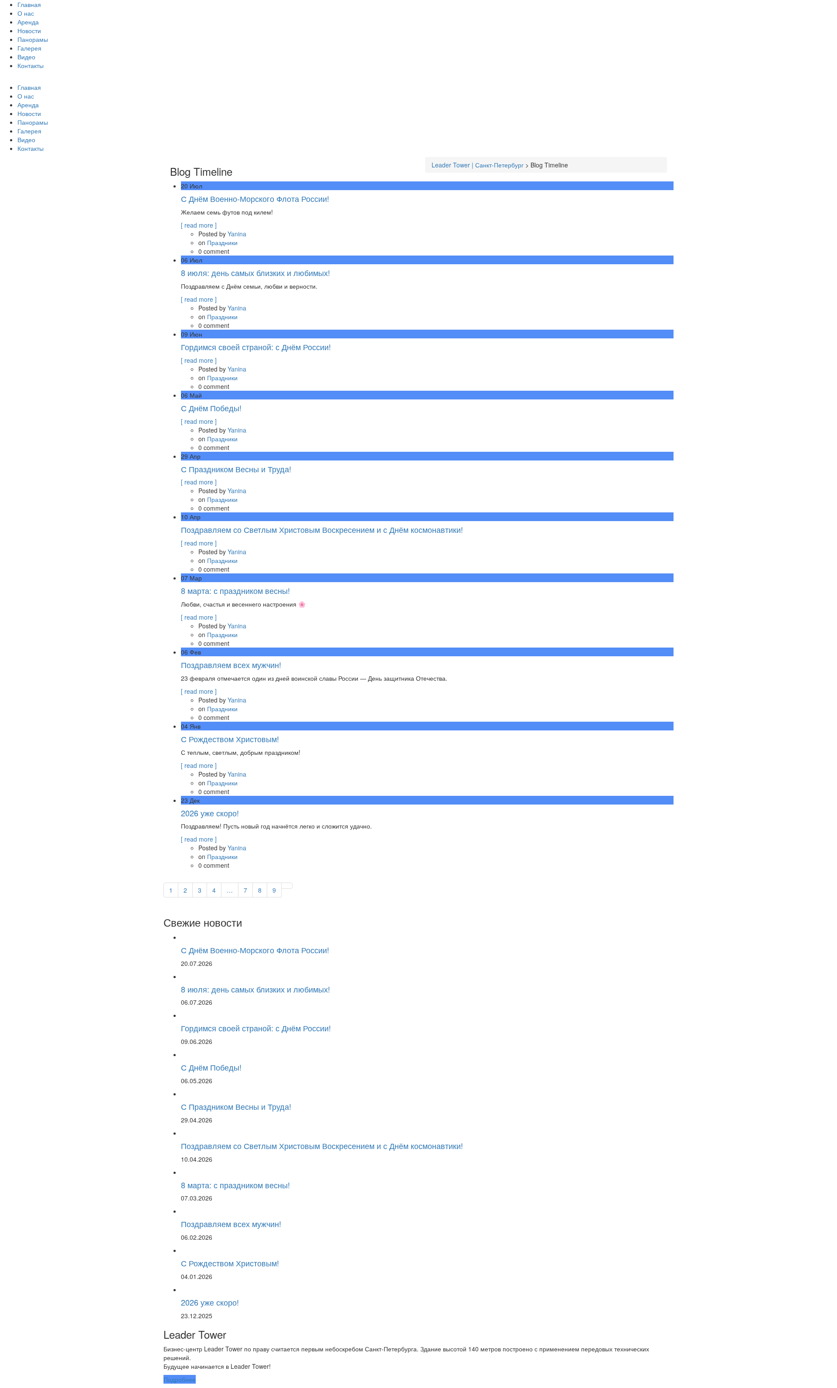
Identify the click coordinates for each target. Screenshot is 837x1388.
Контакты (30, 65)
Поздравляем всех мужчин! (231, 664)
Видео (26, 56)
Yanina (237, 233)
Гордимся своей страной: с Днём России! (256, 346)
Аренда (28, 21)
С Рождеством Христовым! (230, 738)
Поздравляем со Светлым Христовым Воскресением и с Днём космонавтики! (322, 529)
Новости (29, 30)
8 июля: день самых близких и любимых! (255, 272)
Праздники (222, 242)
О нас (25, 13)
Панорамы (32, 39)
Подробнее (179, 1379)
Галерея (29, 48)
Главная (29, 4)
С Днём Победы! (211, 407)
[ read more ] (199, 225)
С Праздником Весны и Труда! (236, 468)
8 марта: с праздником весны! (235, 590)
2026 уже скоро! (210, 812)
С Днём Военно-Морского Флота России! (255, 198)
